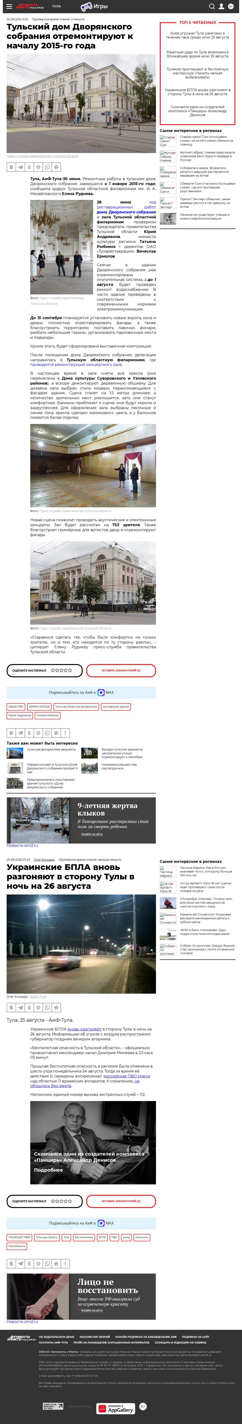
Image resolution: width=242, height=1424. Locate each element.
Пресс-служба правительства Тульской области (42, 156)
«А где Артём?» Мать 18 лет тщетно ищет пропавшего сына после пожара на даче (205, 887)
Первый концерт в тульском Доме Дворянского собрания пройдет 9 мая (52, 768)
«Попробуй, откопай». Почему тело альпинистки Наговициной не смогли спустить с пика (206, 902)
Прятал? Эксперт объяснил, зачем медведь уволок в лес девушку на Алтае (205, 202)
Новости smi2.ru (22, 845)
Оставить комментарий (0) (121, 670)
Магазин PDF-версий (95, 1337)
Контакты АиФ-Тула (53, 1342)
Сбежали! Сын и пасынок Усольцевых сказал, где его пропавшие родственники (207, 187)
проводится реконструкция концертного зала (76, 364)
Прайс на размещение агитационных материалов (111, 1342)
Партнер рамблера (80, 1406)
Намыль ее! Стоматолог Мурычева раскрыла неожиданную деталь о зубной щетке (205, 918)
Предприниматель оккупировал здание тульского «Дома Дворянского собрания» (51, 783)
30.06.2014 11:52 (17, 19)
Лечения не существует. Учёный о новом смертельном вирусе (204, 216)
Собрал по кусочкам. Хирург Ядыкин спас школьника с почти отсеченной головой (207, 949)
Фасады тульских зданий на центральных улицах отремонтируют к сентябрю (122, 753)
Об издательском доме (56, 1337)
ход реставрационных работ (126, 207)
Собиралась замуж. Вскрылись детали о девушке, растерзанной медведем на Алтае (204, 171)
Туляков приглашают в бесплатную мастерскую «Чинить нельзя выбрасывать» (198, 73)
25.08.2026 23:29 (18, 859)
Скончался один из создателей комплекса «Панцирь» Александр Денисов (197, 111)
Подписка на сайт (195, 1337)
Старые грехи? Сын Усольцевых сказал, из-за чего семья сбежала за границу (206, 140)
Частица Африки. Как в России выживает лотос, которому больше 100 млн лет (206, 871)
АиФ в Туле (38, 996)
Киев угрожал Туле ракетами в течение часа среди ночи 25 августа (197, 35)
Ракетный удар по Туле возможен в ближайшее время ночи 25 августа (198, 54)
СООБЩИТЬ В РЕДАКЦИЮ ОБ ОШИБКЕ (180, 1342)
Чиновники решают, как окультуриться (119, 766)
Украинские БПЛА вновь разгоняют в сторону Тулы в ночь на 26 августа (198, 92)
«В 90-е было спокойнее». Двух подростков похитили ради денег (205, 932)
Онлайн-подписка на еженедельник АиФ (146, 1337)
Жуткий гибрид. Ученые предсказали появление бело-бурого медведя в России (207, 156)
